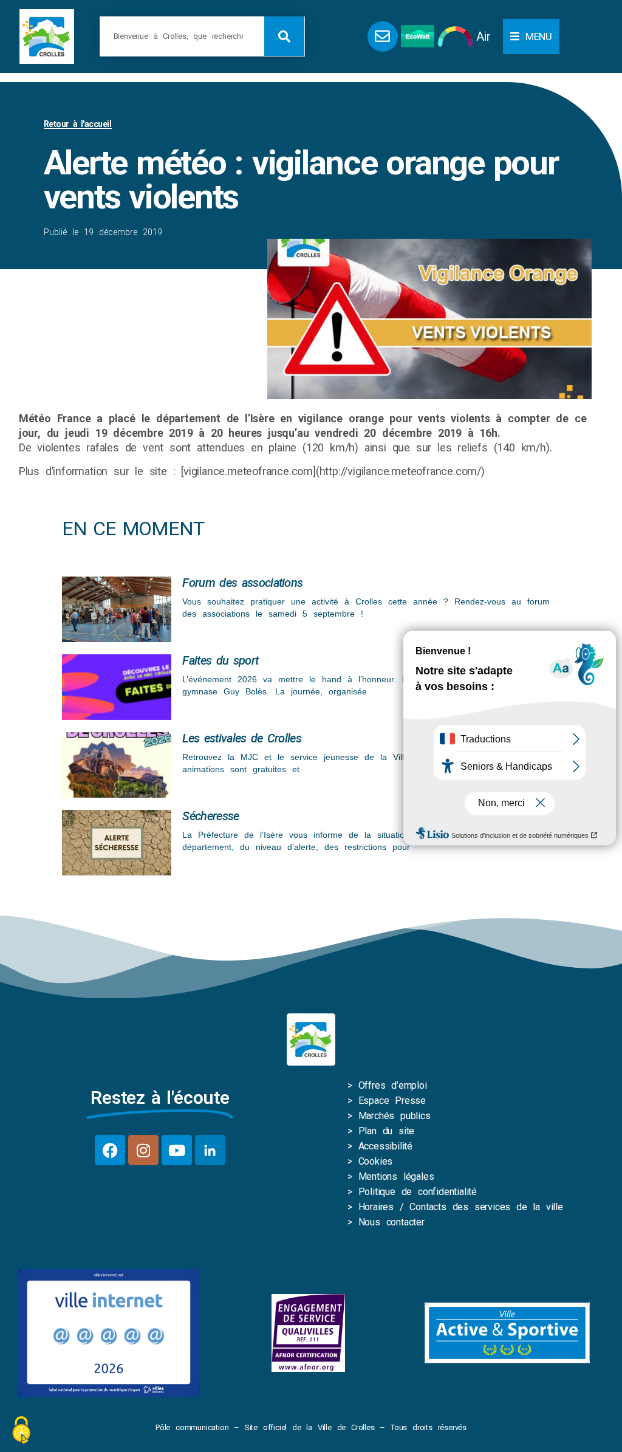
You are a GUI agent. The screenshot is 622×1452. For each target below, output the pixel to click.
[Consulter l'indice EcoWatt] (417, 36)
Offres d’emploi (392, 1085)
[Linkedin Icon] (210, 1150)
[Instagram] (143, 1150)
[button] (531, 36)
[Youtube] (177, 1150)
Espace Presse (392, 1100)
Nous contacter (391, 1222)
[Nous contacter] (382, 36)
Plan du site (386, 1131)
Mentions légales (396, 1176)
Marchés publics (394, 1116)
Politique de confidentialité (417, 1191)
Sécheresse (210, 816)
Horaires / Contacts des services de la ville (460, 1207)
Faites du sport (220, 660)
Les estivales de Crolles (241, 738)
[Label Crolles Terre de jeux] (308, 1333)
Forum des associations (242, 582)
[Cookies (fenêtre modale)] (21, 1431)
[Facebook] (110, 1150)
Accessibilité (385, 1146)
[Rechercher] (284, 36)
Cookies (375, 1161)
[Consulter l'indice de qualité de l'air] (455, 36)
